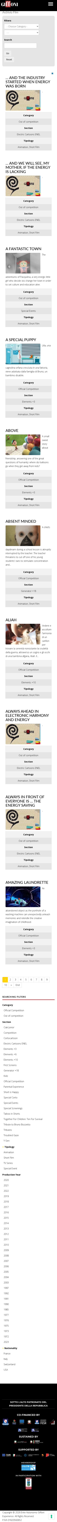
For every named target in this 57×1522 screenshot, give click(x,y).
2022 (6, 1190)
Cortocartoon (11, 1038)
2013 (6, 1228)
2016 (6, 1212)
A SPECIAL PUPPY (21, 340)
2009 (6, 1250)
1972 (6, 1336)
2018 (6, 1201)
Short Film (9, 1157)
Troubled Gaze (11, 1135)
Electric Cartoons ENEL (15, 1043)
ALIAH (11, 620)
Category (7, 1004)
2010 (6, 1244)
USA (6, 1369)
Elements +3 (10, 1048)
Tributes (8, 1129)
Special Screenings (13, 1108)
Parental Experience (14, 1086)
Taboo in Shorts (12, 1113)
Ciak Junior (9, 1027)
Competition (10, 1032)
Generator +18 (11, 1070)
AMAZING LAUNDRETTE (27, 883)
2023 (6, 1341)
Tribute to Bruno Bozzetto (17, 1124)
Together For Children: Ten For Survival (23, 1119)
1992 (6, 1293)
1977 (6, 1314)
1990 (6, 1304)
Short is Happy (11, 1092)
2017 (6, 1207)
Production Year (11, 1174)
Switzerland (9, 1364)
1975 (6, 1325)
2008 (6, 1255)
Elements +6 (10, 1054)
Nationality (10, 1348)
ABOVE (12, 431)
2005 (6, 1271)
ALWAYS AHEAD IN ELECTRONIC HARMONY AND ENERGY (27, 716)
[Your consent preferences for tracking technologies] (51, 1516)
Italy (6, 1358)
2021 (6, 1185)
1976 (6, 1320)
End (18, 984)
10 (5, 984)
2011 (6, 1239)
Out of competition (13, 1015)
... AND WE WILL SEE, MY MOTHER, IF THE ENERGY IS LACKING (28, 168)
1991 (6, 1298)
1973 (6, 1331)
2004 (6, 1277)
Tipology (9, 1146)
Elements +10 (11, 1059)
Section (6, 1021)
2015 (6, 1217)
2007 (6, 1260)
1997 (6, 1287)
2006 (6, 1266)
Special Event (10, 1168)
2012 (6, 1234)
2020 (6, 1180)
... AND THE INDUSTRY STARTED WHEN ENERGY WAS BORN (28, 82)
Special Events (11, 1102)
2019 (6, 1196)
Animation (9, 1152)
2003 (6, 1282)
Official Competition (14, 1010)
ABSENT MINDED (21, 521)
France (7, 1353)
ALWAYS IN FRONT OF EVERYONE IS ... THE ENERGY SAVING (25, 801)
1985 (6, 1309)
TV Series (8, 1163)
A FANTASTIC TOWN (23, 249)
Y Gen (7, 1140)
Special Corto (10, 1097)
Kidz (6, 1075)
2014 (6, 1223)
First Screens (10, 1065)
